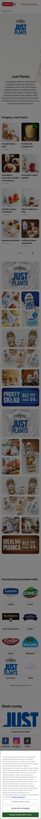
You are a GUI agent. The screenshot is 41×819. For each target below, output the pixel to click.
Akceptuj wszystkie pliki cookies (20, 815)
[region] (20, 784)
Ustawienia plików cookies (20, 802)
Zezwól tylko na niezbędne (20, 808)
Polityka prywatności (18, 797)
